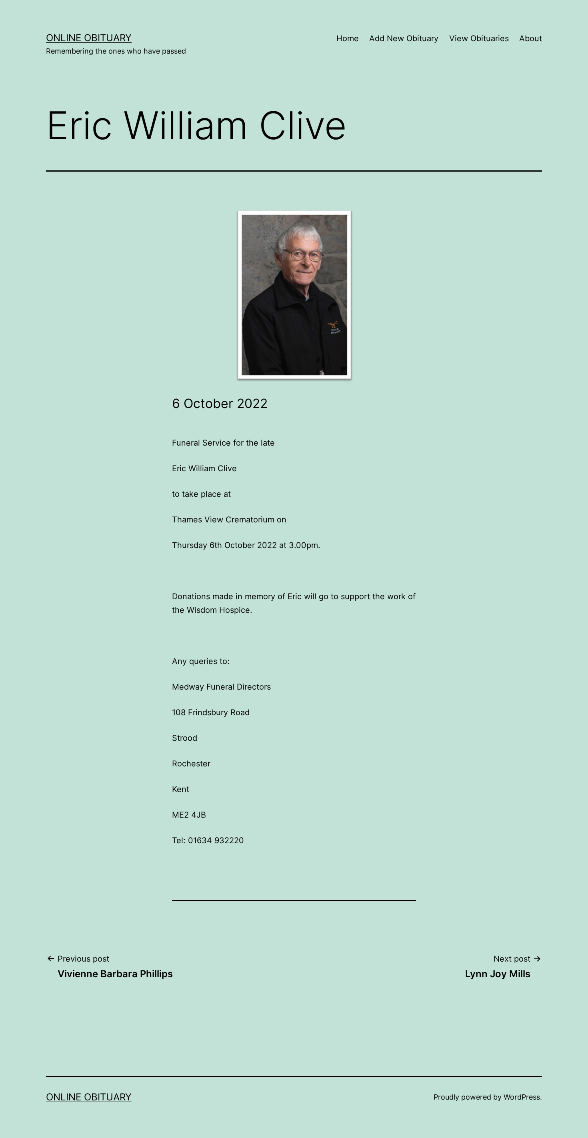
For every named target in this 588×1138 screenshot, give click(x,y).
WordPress (522, 1097)
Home (347, 38)
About (530, 38)
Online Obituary (89, 38)
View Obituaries (479, 38)
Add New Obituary (403, 38)
